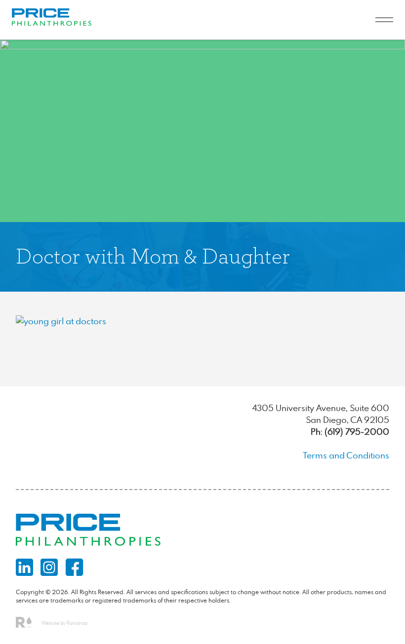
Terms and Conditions (346, 455)
